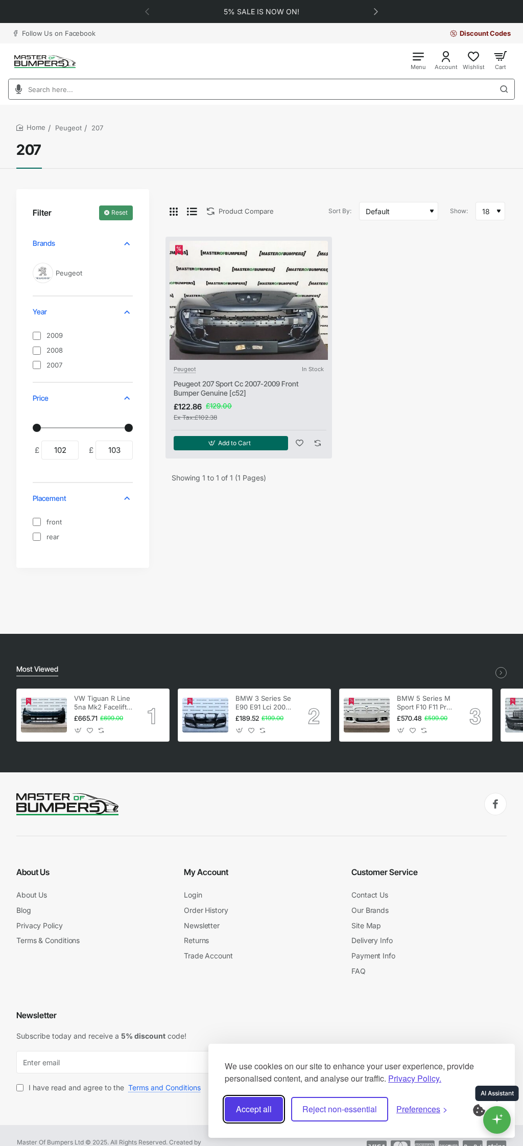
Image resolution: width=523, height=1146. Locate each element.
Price (41, 398)
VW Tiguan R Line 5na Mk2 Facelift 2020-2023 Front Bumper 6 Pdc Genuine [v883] (102, 703)
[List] (192, 211)
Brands (44, 243)
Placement (49, 498)
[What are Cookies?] (485, 1109)
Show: (459, 211)
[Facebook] (495, 804)
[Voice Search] (15, 89)
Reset (119, 212)
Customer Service (384, 872)
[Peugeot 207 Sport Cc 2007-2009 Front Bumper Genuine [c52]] (249, 300)
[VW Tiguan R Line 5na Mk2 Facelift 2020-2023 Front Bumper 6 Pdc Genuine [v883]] (44, 715)
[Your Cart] (500, 60)
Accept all (254, 1109)
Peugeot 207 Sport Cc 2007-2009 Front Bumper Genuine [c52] (236, 388)
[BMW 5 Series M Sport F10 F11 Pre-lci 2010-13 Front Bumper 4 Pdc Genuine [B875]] (367, 715)
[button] (376, 11)
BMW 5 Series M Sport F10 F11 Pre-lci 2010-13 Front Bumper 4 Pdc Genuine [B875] (425, 703)
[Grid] (173, 211)
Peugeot (68, 128)
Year (40, 311)
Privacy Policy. (414, 1078)
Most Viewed (37, 668)
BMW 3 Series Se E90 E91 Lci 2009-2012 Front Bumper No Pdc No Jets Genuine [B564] (264, 703)
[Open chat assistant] (497, 1120)
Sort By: (339, 211)
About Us (33, 872)
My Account (206, 872)
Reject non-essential (339, 1109)
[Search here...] (507, 89)
